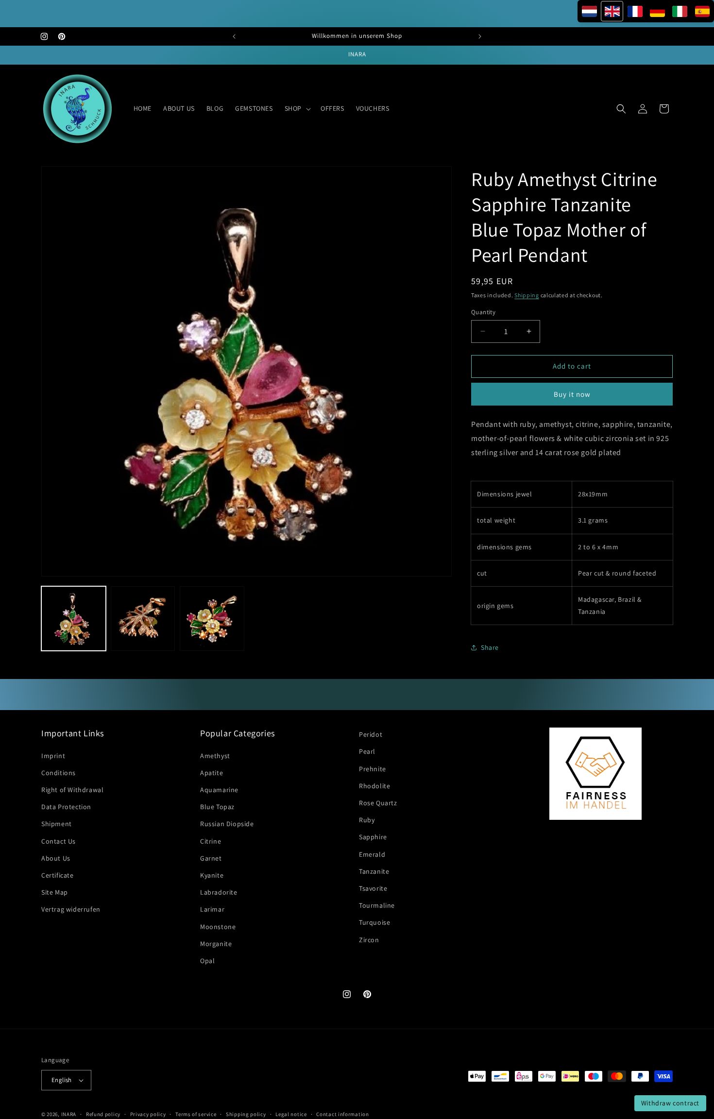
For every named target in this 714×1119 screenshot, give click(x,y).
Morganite (216, 943)
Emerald (372, 854)
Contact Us (58, 841)
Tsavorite (373, 888)
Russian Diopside (227, 823)
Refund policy (103, 1113)
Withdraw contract (670, 1103)
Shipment (56, 823)
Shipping (526, 295)
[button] (297, 108)
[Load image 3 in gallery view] (212, 618)
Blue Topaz (217, 806)
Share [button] (490, 647)
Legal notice (290, 1113)
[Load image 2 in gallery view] (143, 618)
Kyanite (211, 875)
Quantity (483, 312)
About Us (55, 858)
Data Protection (66, 806)
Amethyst (215, 755)
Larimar (212, 909)
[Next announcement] (480, 36)
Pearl (367, 751)
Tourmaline (377, 905)
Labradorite (219, 892)
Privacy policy (148, 1113)
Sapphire (373, 836)
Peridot (370, 734)
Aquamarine (219, 789)
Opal (207, 960)
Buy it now (572, 394)
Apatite (211, 772)
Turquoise (374, 922)
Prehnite (372, 768)
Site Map (54, 892)
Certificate (57, 875)
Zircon (369, 939)
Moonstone (218, 926)
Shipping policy (246, 1113)
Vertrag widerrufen (71, 909)
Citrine (210, 841)
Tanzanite (374, 871)
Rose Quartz (378, 802)
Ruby (366, 819)
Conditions (58, 772)
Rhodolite (374, 785)
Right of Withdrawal (72, 789)
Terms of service (195, 1113)
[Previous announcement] (234, 36)
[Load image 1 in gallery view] (73, 618)
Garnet (211, 858)
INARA (69, 1114)
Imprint (53, 755)
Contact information (342, 1113)
